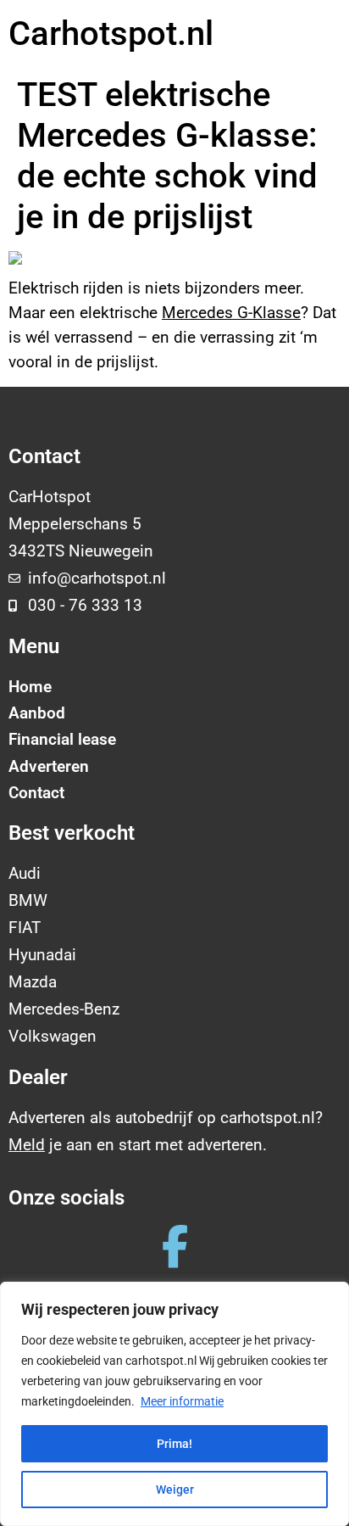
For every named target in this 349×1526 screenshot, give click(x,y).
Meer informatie (182, 1401)
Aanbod (36, 713)
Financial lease (62, 739)
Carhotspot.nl (110, 33)
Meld (26, 1144)
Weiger (175, 1489)
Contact (36, 792)
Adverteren (48, 766)
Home (30, 686)
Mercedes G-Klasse (231, 312)
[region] (174, 1404)
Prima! (174, 1444)
